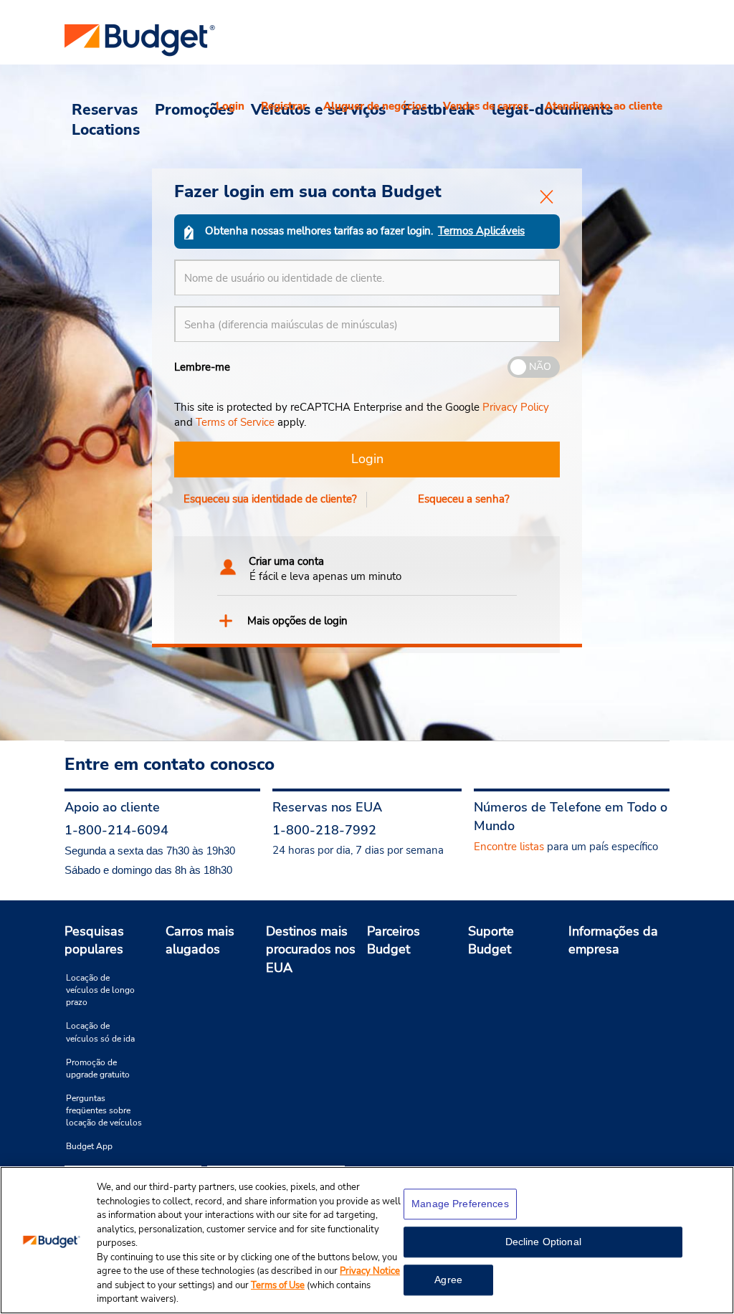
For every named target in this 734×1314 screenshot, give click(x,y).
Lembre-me (202, 367)
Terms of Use (278, 1285)
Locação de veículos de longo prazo (100, 990)
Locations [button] (106, 129)
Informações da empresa (613, 940)
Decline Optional (543, 1241)
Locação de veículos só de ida (100, 1032)
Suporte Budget (491, 940)
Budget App (89, 1146)
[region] (367, 1240)
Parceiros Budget (393, 940)
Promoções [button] (194, 109)
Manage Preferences (460, 1203)
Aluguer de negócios (374, 106)
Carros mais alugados (200, 940)
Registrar (284, 106)
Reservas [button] (105, 109)
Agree (448, 1279)
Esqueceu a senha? (464, 499)
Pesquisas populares (94, 940)
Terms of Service (235, 422)
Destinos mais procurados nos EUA (311, 949)
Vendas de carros (485, 106)
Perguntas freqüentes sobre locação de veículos (104, 1110)
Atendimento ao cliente (603, 106)
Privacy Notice (370, 1271)
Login (230, 106)
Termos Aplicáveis (481, 231)
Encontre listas (509, 846)
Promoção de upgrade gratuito (98, 1068)
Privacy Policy (515, 407)
